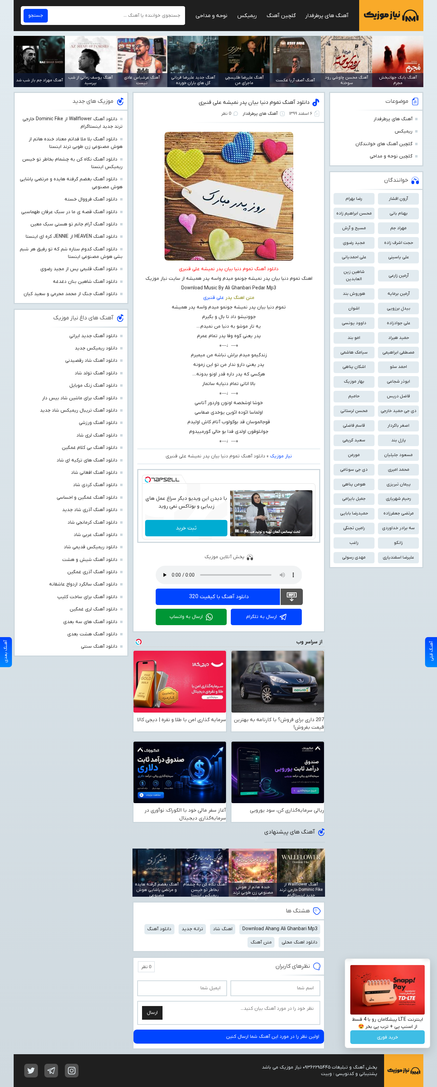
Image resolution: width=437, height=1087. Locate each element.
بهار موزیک (354, 381)
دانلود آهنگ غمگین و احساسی (87, 497)
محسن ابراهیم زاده (354, 213)
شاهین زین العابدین (354, 275)
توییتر (31, 1070)
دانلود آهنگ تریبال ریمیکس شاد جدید (78, 410)
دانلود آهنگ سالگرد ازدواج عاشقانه (83, 584)
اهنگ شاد (222, 929)
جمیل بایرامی (354, 498)
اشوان (354, 308)
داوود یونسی (354, 323)
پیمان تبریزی (398, 484)
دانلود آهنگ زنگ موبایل (93, 385)
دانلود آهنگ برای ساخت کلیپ (87, 597)
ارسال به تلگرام (261, 617)
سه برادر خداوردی (398, 528)
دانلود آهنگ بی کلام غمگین (89, 447)
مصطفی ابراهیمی (398, 352)
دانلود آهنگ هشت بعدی (92, 634)
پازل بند (398, 440)
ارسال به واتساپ (186, 617)
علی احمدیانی (354, 257)
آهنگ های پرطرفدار (327, 15)
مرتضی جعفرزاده (398, 513)
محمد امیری (398, 469)
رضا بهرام (354, 199)
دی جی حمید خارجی (399, 411)
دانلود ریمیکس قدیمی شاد (90, 547)
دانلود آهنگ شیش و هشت (89, 559)
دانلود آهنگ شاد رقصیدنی (91, 360)
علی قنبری (213, 297)
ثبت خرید (186, 528)
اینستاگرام (72, 1070)
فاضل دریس (398, 396)
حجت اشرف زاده (398, 243)
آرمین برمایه (398, 294)
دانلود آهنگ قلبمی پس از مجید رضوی (78, 269)
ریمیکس (247, 15)
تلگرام (51, 1070)
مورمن (354, 455)
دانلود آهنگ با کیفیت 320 (219, 596)
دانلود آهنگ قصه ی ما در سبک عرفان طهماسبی (69, 212)
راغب (354, 543)
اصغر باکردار (398, 425)
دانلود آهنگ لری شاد (96, 435)
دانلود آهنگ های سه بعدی (90, 622)
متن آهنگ (261, 942)
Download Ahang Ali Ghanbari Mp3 (280, 929)
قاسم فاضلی (354, 425)
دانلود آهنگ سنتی (99, 646)
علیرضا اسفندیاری (398, 557)
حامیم (354, 396)
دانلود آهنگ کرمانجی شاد (92, 522)
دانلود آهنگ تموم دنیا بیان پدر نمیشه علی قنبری (254, 102)
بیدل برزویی (398, 308)
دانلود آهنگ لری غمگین (93, 609)
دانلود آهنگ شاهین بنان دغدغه (85, 281)
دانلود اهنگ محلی (300, 942)
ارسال (152, 1012)
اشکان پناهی (354, 367)
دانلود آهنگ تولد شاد (96, 373)
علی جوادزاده (398, 323)
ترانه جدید (192, 929)
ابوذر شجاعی (398, 381)
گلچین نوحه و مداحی (391, 156)
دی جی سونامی (354, 469)
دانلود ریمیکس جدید (96, 348)
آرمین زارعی (399, 275)
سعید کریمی (353, 440)
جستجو (35, 15)
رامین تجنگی (354, 528)
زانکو (398, 543)
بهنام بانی (399, 213)
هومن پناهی (354, 484)
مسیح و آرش (354, 228)
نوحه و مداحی (211, 15)
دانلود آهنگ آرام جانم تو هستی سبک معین (73, 224)
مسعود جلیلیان (398, 455)
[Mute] (246, 531)
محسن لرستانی (354, 411)
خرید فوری (387, 1037)
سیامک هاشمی (354, 352)
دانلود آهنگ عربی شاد (95, 535)
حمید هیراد (398, 338)
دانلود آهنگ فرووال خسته (91, 199)
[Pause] (237, 531)
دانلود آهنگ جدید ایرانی (93, 336)
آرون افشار (398, 199)
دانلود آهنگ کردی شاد (95, 485)
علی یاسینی (398, 257)
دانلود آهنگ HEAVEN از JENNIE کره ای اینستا (71, 236)
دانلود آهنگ (159, 929)
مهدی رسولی (354, 557)
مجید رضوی (354, 243)
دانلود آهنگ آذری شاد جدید (89, 510)
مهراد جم (398, 228)
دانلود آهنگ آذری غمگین (92, 572)
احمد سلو (398, 367)
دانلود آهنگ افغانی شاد (94, 472)
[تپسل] (147, 479)
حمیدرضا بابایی (354, 513)
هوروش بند (354, 294)
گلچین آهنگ (281, 15)
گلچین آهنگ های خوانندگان (383, 144)
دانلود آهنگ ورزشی (98, 422)
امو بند (354, 338)
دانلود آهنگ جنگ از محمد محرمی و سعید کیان (70, 294)
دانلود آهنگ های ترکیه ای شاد (87, 460)
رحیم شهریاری (398, 498)
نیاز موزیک (391, 15)
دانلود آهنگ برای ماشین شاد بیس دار (79, 398)
